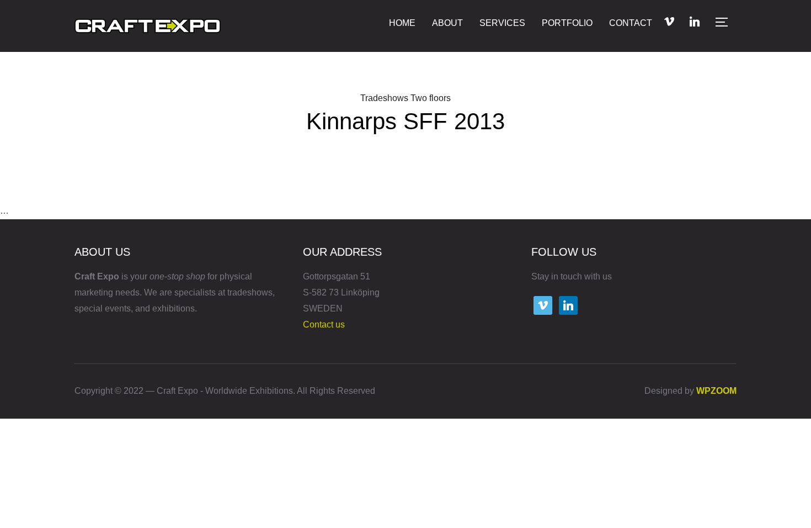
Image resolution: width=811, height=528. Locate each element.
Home (402, 23)
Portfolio (567, 23)
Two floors (430, 98)
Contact (630, 23)
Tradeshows (384, 98)
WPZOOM (716, 390)
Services (502, 23)
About (447, 23)
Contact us (324, 324)
